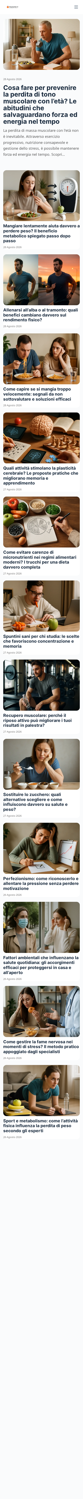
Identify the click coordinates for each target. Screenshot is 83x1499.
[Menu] (76, 7)
